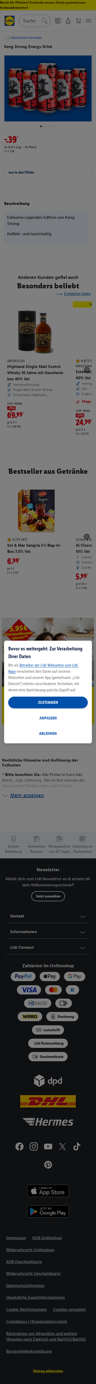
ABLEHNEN (48, 733)
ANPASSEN (48, 718)
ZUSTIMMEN (48, 702)
